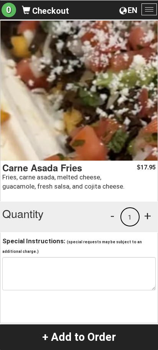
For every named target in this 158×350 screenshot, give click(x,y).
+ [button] (147, 215)
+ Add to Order (79, 336)
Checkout (49, 11)
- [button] (112, 215)
